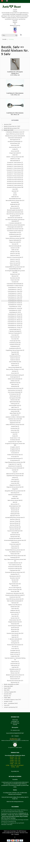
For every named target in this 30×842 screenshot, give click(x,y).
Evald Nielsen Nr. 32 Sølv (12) (15, 323)
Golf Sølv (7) (15, 371)
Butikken (15, 22)
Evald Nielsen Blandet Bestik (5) (15, 283)
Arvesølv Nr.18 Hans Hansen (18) (15, 187)
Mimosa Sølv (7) (15, 504)
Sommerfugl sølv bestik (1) (15, 625)
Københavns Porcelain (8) (15, 466)
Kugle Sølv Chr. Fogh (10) (15, 464)
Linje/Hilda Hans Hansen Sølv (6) (15, 475)
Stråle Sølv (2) (15, 631)
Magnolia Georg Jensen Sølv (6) (15, 487)
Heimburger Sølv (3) (15, 396)
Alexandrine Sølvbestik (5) (15, 137)
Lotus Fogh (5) (15, 479)
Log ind (15, 27)
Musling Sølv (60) (15, 513)
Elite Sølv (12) (15, 276)
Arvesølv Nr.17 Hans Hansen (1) (15, 185)
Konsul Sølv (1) (15, 453)
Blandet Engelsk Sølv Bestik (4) (15, 210)
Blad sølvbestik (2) (15, 208)
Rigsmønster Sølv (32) (15, 584)
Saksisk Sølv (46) (15, 606)
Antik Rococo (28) (15, 158)
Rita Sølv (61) (15, 585)
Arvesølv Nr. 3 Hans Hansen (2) (15, 166)
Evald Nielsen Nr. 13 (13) (15, 306)
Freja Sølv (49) (15, 352)
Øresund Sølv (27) (15, 678)
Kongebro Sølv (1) (15, 447)
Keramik (22, 16)
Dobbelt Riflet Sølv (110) (15, 269)
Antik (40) (15, 155)
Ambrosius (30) (15, 145)
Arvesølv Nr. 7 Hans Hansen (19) (15, 174)
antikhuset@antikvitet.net (8, 832)
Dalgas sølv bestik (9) (15, 242)
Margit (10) (15, 489)
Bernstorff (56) (15, 202)
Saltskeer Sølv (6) (15, 610)
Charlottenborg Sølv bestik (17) (15, 230)
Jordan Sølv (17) (15, 415)
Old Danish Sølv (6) (15, 534)
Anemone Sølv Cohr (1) (15, 147)
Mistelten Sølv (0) (15, 508)
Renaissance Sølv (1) (15, 576)
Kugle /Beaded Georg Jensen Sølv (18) (15, 462)
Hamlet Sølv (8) (15, 386)
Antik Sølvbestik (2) (15, 160)
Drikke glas (7, 686)
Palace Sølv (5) (15, 546)
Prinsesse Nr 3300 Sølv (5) (15, 568)
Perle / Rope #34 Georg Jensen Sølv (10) (15, 555)
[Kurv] (21, 35)
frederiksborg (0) (15, 346)
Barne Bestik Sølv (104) (15, 198)
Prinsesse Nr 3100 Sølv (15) (15, 566)
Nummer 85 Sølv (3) (15, 523)
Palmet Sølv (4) (15, 548)
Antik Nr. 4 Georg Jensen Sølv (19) (15, 157)
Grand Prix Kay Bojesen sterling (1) (15, 375)
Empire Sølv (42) (15, 280)
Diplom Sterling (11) (15, 265)
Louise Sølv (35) (15, 483)
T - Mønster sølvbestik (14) (15, 639)
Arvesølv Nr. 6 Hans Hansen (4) (15, 172)
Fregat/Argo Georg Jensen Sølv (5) (15, 350)
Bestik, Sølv (9, 14)
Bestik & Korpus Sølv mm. (12, 12)
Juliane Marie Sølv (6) (15, 421)
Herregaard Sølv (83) (15, 398)
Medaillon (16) (15, 498)
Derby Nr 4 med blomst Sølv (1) (15, 257)
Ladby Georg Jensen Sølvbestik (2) (15, 468)
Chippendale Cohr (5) (15, 232)
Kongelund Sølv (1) (15, 449)
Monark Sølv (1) (15, 510)
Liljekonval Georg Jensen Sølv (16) (15, 473)
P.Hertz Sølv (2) (15, 542)
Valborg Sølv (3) (15, 665)
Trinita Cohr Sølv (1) (15, 654)
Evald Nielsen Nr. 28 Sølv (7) (15, 320)
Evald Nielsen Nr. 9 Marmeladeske (15, 93)
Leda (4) (15, 472)
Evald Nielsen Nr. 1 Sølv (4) (15, 287)
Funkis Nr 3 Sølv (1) (15, 360)
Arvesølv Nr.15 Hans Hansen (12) (15, 183)
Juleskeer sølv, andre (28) (15, 419)
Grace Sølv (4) (15, 373)
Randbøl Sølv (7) (15, 574)
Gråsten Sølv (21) (15, 381)
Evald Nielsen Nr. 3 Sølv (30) (15, 291)
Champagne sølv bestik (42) (15, 227)
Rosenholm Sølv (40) (15, 597)
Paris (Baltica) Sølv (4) (15, 552)
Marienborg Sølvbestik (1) (15, 494)
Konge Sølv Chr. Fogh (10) (15, 441)
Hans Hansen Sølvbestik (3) (15, 392)
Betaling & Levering (15, 25)
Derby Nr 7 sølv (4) (15, 261)
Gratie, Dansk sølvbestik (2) (15, 379)
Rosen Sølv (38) (15, 591)
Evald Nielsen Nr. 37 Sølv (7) (15, 327)
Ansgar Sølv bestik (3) (15, 153)
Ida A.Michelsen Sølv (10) (15, 409)
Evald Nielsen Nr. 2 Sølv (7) (15, 289)
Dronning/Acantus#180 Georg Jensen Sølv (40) (15, 271)
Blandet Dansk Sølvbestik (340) (15, 212)
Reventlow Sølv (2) (15, 578)
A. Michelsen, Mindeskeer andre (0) (15, 132)
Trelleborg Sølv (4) (15, 652)
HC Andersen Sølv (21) (15, 394)
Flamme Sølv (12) (15, 337)
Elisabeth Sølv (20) (15, 274)
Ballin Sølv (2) (15, 196)
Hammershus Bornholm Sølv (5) (15, 388)
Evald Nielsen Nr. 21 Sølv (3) (15, 314)
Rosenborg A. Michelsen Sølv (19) (15, 593)
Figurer (5, 16)
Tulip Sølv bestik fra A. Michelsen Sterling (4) (15, 658)
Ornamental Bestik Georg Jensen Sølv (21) (15, 540)
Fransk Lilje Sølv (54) (15, 341)
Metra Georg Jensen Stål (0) (15, 500)
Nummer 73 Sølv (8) (15, 521)
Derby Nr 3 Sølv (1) (15, 255)
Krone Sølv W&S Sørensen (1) (15, 458)
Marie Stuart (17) (15, 493)
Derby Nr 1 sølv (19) (15, 253)
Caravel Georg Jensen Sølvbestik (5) (15, 225)
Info (15, 24)
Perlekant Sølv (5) (15, 557)
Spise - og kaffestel (9, 703)
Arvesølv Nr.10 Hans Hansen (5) (15, 179)
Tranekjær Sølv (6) (15, 650)
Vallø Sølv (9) (15, 667)
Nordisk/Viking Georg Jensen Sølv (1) (15, 517)
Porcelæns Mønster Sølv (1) (15, 563)
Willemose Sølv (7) (15, 671)
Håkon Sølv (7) (15, 407)
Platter (3, 17)
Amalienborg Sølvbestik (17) (15, 141)
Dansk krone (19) (15, 248)
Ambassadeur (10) (15, 143)
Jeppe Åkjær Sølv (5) (15, 413)
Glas (9, 16)
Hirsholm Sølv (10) (15, 400)
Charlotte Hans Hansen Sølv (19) (15, 229)
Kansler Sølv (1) (15, 426)
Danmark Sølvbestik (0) (15, 246)
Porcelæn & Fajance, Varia (12, 17)
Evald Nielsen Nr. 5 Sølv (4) (15, 295)
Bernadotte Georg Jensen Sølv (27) (15, 200)
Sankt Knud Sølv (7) (15, 612)
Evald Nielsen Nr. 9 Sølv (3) (15, 301)
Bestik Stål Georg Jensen (10, 128)
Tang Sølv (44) (15, 641)
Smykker (22, 17)
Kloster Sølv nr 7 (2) (15, 438)
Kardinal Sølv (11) (15, 428)
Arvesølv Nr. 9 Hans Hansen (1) (15, 177)
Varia (12, 19)
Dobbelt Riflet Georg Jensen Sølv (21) (15, 267)
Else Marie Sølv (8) (15, 278)
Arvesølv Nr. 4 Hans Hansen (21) (15, 168)
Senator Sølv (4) (15, 618)
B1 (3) (15, 193)
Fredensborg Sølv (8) (15, 342)
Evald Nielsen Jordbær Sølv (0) (15, 285)
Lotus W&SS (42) (15, 481)
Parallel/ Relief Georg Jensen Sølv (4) (15, 550)
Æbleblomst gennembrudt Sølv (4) (15, 675)
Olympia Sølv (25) (15, 536)
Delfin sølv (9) (15, 249)
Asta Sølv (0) (15, 191)
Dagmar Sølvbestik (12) (15, 240)
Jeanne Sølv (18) (15, 411)
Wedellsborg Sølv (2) (15, 669)
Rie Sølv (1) (15, 582)
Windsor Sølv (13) (15, 673)
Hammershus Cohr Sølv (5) (15, 390)
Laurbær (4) (15, 470)
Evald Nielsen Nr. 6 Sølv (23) (15, 297)
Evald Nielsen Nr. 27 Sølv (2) (15, 318)
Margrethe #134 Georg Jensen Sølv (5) (15, 491)
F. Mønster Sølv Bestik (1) (15, 331)
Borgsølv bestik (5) (15, 216)
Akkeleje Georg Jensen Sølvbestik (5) (15, 136)
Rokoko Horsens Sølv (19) (15, 589)
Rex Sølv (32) (15, 580)
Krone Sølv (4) (15, 456)
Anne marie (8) (15, 151)
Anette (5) (15, 149)
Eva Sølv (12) (15, 282)
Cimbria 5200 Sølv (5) (15, 236)
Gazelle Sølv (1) (15, 363)
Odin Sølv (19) (15, 533)
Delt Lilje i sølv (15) (15, 251)
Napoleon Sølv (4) (15, 515)
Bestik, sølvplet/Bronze (18, 14)
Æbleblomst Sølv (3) (15, 677)
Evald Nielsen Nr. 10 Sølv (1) (15, 302)
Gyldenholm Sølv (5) (15, 382)
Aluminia (4, 12)
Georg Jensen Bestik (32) (15, 367)
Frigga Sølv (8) (15, 354)
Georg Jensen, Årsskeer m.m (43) (15, 369)
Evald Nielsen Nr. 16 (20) (15, 310)
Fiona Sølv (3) (15, 335)
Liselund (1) (15, 477)
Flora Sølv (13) (15, 339)
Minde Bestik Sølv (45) (15, 506)
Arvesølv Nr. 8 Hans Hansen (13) (15, 176)
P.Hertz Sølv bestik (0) (15, 544)
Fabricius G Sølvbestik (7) (15, 333)
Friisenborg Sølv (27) (15, 356)
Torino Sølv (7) (15, 648)
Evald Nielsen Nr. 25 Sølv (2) (15, 316)
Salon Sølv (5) (15, 608)
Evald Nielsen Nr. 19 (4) (15, 312)
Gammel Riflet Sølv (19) (15, 361)
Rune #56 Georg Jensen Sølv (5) (15, 599)
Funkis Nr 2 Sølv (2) (15, 358)
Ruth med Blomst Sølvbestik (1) (15, 601)
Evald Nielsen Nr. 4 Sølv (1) (15, 293)
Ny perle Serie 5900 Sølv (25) (15, 531)
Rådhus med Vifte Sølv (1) (15, 604)
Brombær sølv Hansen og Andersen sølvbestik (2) (15, 220)
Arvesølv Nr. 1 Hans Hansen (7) (15, 162)
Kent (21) (15, 434)
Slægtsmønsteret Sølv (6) (15, 622)
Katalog (15, 11)
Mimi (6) (15, 502)
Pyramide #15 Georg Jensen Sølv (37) (15, 572)
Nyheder (26, 16)
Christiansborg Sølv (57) (15, 234)
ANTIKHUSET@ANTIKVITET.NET (16, 733)
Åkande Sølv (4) (15, 682)
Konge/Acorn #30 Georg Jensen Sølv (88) (15, 444)
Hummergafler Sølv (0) (15, 405)
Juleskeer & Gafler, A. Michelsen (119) (15, 417)
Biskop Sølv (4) (15, 206)
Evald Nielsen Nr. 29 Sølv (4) (15, 321)
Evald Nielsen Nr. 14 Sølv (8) (15, 308)
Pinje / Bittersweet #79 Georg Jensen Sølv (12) (15, 560)
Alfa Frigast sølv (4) (15, 139)
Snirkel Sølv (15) (15, 624)
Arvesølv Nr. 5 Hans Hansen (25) (15, 170)
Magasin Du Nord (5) (15, 485)
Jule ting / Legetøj (14, 16)
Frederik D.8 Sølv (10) (15, 344)
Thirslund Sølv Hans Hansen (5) (15, 644)
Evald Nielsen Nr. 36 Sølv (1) (15, 325)
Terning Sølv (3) (15, 643)
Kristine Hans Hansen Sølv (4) (15, 454)
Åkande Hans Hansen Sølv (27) (15, 680)
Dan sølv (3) (15, 244)
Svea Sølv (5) (15, 635)
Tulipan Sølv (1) (15, 661)
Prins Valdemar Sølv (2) (15, 564)
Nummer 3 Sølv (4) (15, 519)
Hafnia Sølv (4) (15, 384)
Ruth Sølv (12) (15, 603)
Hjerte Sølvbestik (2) (15, 401)
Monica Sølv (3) (15, 512)
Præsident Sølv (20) (15, 570)
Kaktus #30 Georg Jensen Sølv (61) (15, 424)
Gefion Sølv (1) (15, 365)
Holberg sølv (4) (15, 403)
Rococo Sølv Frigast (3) (15, 587)
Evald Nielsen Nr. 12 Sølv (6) (15, 304)
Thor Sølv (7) (15, 646)
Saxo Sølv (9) (15, 616)
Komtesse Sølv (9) (15, 439)
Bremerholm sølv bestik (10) (15, 217)
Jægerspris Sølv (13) (15, 422)
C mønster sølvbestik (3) (15, 223)
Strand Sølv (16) (15, 629)
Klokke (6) (15, 436)
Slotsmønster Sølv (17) (15, 620)
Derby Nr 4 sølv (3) (15, 259)
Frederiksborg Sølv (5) (15, 348)
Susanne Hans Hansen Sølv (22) (15, 633)
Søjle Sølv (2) (15, 637)
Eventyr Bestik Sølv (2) (15, 329)
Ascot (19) (15, 189)
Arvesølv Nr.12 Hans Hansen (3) (15, 181)
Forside (15, 9)
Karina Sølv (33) (15, 430)
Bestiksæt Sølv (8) (15, 204)
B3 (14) (15, 195)
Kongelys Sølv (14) (15, 451)
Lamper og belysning (19, 19)
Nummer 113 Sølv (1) (15, 525)
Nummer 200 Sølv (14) (15, 527)
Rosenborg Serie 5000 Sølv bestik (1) (15, 595)
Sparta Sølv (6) (15, 627)
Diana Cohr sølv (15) (15, 263)
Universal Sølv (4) (15, 663)
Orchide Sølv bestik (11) (15, 538)
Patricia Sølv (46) (15, 553)
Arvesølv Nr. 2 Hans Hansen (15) (15, 164)
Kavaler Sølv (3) (15, 432)
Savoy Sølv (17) (15, 614)
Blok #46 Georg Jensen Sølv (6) (15, 214)
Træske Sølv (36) (15, 656)
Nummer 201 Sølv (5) (15, 529)
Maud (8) (15, 496)
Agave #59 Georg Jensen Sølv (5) (15, 134)
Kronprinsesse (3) (15, 460)
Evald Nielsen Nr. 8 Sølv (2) (15, 299)
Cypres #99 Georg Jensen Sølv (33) (15, 238)
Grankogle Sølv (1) (15, 377)
